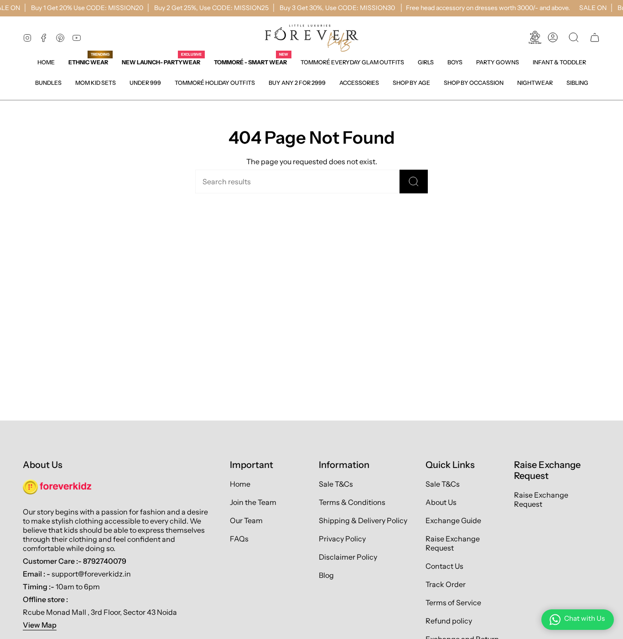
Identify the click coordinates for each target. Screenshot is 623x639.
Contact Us (444, 566)
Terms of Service (453, 602)
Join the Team (253, 502)
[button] (426, 62)
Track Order (446, 584)
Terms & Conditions (352, 502)
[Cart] (594, 37)
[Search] (414, 181)
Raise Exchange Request (453, 543)
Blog (326, 575)
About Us (441, 502)
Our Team (246, 520)
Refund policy (449, 620)
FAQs (239, 538)
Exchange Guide (453, 520)
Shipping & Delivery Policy (363, 520)
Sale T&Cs (336, 483)
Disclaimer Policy (348, 556)
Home (240, 483)
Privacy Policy (342, 538)
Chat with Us (584, 618)
